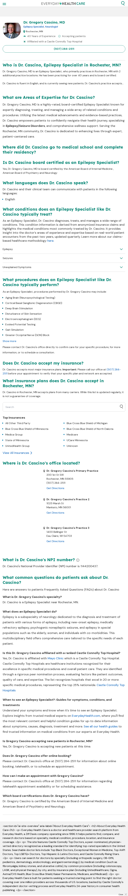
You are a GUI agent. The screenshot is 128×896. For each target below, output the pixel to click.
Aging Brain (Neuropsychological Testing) (30, 297)
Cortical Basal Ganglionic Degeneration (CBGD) (33, 303)
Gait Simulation (14, 329)
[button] (122, 3)
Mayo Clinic (56, 658)
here (50, 241)
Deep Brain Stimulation (19, 308)
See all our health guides (101, 726)
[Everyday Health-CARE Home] (63, 3)
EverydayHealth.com (86, 716)
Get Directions (55, 488)
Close (121, 894)
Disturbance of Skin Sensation (23, 313)
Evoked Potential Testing (20, 324)
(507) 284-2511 (64, 49)
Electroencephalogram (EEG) (23, 319)
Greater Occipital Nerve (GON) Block (27, 335)
